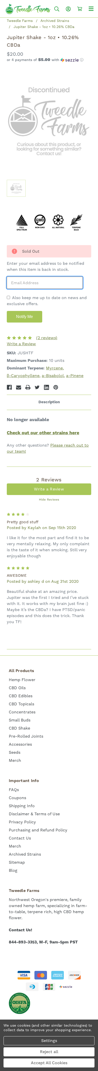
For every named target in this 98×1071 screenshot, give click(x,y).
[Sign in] (68, 9)
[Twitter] (37, 387)
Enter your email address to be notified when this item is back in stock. (45, 266)
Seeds (14, 752)
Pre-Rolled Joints (26, 736)
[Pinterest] (55, 387)
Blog (13, 870)
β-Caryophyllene (23, 375)
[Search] (57, 9)
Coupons (17, 797)
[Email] (18, 387)
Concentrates (22, 712)
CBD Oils (17, 687)
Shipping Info (22, 805)
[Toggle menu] (91, 8)
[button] (49, 60)
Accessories (20, 744)
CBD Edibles (20, 695)
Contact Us (20, 838)
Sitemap (17, 862)
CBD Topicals (21, 704)
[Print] (27, 387)
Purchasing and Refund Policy (38, 830)
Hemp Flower (22, 679)
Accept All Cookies (49, 1062)
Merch (15, 760)
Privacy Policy (22, 822)
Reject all (49, 1051)
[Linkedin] (46, 387)
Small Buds (19, 720)
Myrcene (54, 368)
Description (49, 402)
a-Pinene (74, 375)
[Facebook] (9, 387)
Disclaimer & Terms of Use (34, 814)
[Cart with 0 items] (79, 8)
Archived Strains (25, 854)
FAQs (14, 789)
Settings (49, 1040)
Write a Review (21, 343)
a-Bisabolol (53, 375)
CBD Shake (19, 728)
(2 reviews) (46, 337)
